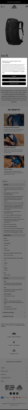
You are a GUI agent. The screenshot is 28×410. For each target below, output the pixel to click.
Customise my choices (14, 83)
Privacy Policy (15, 71)
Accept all (14, 76)
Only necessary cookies (14, 79)
